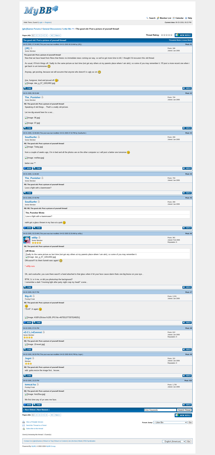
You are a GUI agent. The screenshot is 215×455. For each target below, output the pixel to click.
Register (48, 22)
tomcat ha (30, 384)
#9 (191, 354)
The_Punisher (33, 97)
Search (152, 18)
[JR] (79, 44)
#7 (191, 292)
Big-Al (28, 296)
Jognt (80, 354)
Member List (165, 18)
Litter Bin (67, 29)
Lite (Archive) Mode (75, 441)
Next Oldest (30, 410)
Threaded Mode (175, 40)
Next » (57, 35)
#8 (191, 328)
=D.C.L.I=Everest (32, 332)
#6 (191, 233)
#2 (191, 93)
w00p (80, 233)
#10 (190, 380)
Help (190, 18)
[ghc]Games (37, 441)
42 (52, 35)
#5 (191, 198)
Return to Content (60, 441)
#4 (191, 174)
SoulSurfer (81, 133)
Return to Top (48, 441)
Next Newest (42, 410)
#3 (191, 133)
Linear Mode (187, 40)
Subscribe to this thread (34, 428)
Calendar (180, 18)
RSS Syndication (89, 441)
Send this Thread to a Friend (36, 425)
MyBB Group (50, 446)
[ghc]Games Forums (31, 29)
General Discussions (52, 29)
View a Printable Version (34, 422)
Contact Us (28, 441)
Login (40, 22)
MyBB (33, 446)
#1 (191, 44)
